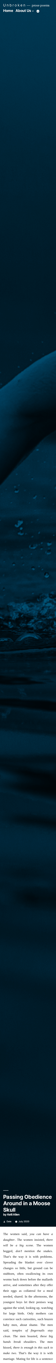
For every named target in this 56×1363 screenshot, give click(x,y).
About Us (23, 10)
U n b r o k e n (14, 5)
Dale (9, 1221)
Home (8, 10)
